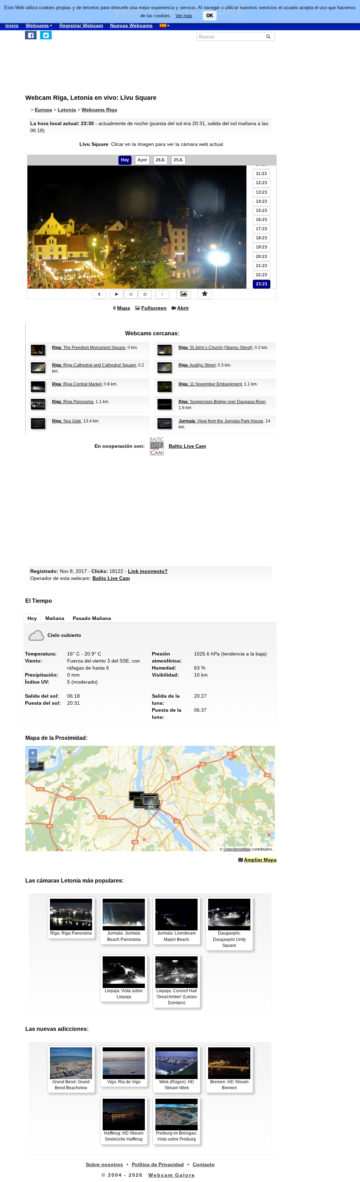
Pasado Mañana (92, 618)
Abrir (183, 308)
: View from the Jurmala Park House (221, 421)
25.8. (178, 159)
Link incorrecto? (148, 571)
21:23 (261, 265)
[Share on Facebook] (31, 35)
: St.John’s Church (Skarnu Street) (215, 347)
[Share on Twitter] (46, 35)
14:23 (261, 201)
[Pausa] (131, 294)
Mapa (123, 308)
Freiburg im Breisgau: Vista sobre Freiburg (176, 1136)
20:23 (261, 256)
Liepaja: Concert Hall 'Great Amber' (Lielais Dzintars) (176, 996)
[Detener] (145, 294)
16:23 (261, 219)
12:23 (261, 182)
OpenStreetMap (237, 849)
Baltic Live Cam (187, 446)
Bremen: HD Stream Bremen (229, 1084)
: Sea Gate (66, 421)
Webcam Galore (171, 1175)
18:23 (261, 237)
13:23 (261, 192)
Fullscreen (154, 308)
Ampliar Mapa (260, 860)
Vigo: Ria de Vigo (124, 1081)
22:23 (261, 274)
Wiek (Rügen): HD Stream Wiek (176, 1084)
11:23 (261, 173)
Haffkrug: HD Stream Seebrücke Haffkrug (123, 1136)
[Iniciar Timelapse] (117, 294)
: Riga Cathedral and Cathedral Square (94, 365)
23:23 (261, 284)
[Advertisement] (152, 512)
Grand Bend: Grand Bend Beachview (71, 1084)
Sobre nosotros (104, 1164)
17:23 (261, 228)
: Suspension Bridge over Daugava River (222, 401)
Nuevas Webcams (131, 25)
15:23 (261, 210)
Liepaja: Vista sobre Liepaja (124, 993)
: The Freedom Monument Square (89, 347)
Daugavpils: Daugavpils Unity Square (229, 939)
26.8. (160, 159)
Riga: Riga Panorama (71, 933)
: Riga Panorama (73, 401)
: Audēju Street (197, 365)
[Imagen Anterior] (99, 294)
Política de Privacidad (158, 1164)
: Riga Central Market (77, 384)
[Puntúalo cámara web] (205, 294)
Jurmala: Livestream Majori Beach (176, 936)
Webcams (37, 25)
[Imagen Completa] (183, 294)
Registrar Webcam (81, 25)
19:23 (261, 247)
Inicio (12, 25)
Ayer (142, 159)
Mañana (54, 618)
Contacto (204, 1164)
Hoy (125, 159)
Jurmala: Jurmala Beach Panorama (124, 936)
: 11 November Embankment (210, 384)
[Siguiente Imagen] (162, 294)
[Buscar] (268, 36)
